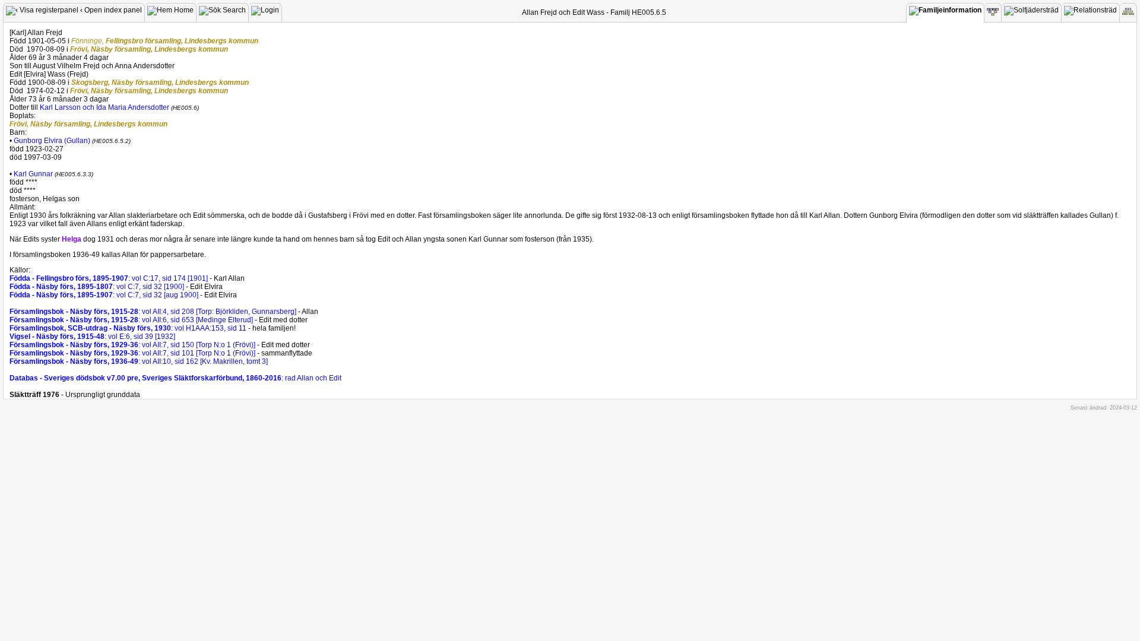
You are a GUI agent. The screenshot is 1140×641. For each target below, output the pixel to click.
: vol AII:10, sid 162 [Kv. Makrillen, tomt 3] (139, 361)
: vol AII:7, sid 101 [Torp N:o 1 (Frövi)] (133, 353)
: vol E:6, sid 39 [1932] (92, 336)
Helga (71, 239)
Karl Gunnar (33, 174)
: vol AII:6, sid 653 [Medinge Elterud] (132, 320)
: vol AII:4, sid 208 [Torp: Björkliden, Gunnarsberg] (154, 311)
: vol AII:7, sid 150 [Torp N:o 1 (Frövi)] (133, 345)
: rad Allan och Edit (175, 378)
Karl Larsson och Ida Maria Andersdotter (105, 107)
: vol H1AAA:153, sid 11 (128, 328)
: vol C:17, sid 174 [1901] (110, 278)
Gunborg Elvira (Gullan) (52, 141)
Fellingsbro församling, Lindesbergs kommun (164, 41)
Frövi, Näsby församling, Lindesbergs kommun (149, 49)
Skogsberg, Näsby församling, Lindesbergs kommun (160, 82)
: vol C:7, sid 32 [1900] (98, 287)
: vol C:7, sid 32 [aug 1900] (105, 295)
